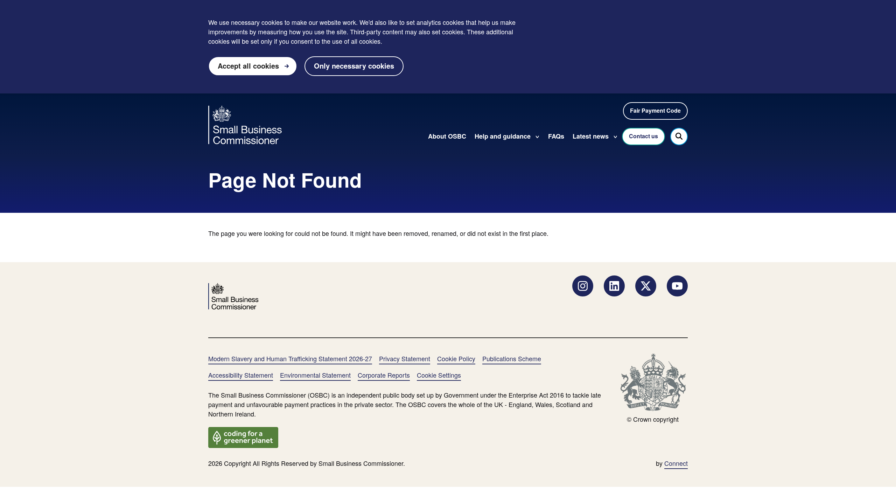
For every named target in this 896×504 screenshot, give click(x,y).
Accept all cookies (248, 66)
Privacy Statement (404, 358)
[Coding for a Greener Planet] (243, 436)
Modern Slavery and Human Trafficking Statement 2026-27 (290, 358)
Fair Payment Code (655, 110)
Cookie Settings (439, 374)
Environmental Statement (315, 374)
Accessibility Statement (240, 374)
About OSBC (447, 136)
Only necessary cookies (354, 66)
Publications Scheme (511, 358)
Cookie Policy (456, 358)
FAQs (556, 136)
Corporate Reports (384, 374)
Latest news (591, 136)
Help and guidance (503, 136)
